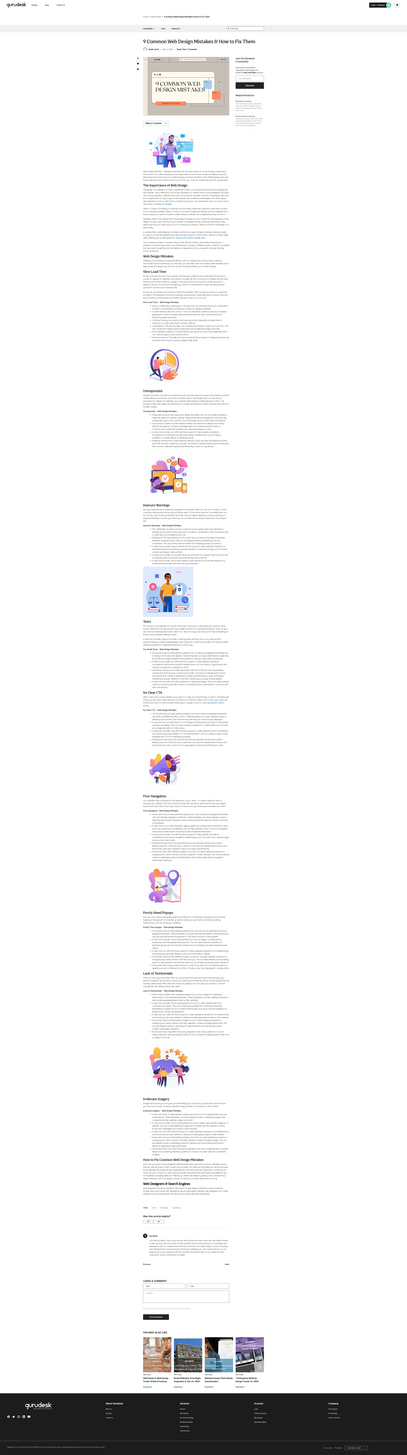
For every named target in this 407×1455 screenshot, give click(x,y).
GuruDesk (150, 1175)
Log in (256, 1409)
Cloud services (185, 1431)
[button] (397, 5)
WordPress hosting (186, 1422)
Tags (163, 29)
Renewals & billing (260, 1422)
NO (159, 1221)
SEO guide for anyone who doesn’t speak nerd (184, 238)
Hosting (34, 5)
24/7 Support (332, 1409)
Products (176, 29)
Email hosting (184, 1426)
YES (148, 1221)
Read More (147, 1387)
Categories (148, 29)
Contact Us (61, 5)
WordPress (177, 260)
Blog (47, 5)
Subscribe (249, 85)
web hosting (176, 1208)
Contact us (109, 1418)
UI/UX (154, 1208)
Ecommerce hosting (186, 1418)
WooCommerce (162, 263)
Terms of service (334, 1418)
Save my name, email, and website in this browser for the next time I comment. (167, 1308)
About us (109, 1409)
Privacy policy (332, 1413)
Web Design (156, 17)
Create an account (260, 1413)
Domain (182, 1409)
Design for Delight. (163, 204)
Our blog (108, 1413)
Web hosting (184, 1413)
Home (145, 17)
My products (258, 1418)
